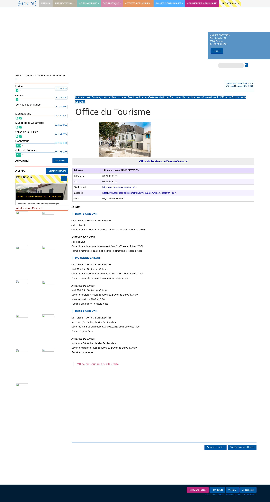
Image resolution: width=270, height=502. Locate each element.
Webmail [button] (232, 490)
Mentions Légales (233, 495)
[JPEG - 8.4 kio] (28, 398)
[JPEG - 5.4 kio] (55, 262)
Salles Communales (168, 3)
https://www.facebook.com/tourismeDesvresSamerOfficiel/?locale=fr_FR (138, 193)
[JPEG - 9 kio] (55, 228)
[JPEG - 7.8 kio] (55, 330)
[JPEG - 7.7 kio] (55, 296)
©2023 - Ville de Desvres (214, 495)
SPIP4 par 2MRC (248, 495)
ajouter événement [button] (57, 171)
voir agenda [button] (60, 160)
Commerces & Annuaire (202, 3)
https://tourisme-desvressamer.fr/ (118, 187)
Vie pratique (111, 3)
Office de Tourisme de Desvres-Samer (162, 161)
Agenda (46, 3)
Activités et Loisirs (137, 3)
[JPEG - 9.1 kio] (28, 330)
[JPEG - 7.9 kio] (28, 296)
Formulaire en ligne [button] (197, 490)
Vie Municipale (88, 3)
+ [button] (64, 178)
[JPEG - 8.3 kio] (28, 365)
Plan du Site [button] (217, 490)
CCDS (18, 146)
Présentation (64, 3)
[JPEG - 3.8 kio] (55, 365)
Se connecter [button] (248, 490)
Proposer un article (215, 447)
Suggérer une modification (242, 447)
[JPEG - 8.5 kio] (28, 228)
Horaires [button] (216, 51)
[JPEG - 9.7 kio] (28, 262)
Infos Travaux (230, 3)
